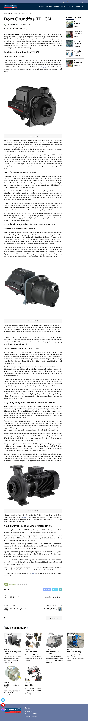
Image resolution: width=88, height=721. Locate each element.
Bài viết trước (11, 605)
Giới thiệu (40, 6)
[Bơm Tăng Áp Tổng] (75, 640)
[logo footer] (13, 710)
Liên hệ (78, 6)
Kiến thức (70, 6)
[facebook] (52, 597)
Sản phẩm (49, 6)
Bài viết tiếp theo (54, 605)
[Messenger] (3, 710)
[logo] (10, 8)
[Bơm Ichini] (33, 673)
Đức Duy (15, 24)
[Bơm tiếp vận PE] (33, 640)
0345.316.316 (28, 711)
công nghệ (44, 67)
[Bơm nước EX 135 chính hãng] (54, 640)
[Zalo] (3, 700)
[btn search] (82, 2)
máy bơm (25, 517)
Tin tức (63, 6)
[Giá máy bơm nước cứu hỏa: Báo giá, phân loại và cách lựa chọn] (69, 34)
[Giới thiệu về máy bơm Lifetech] (12, 640)
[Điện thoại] (3, 705)
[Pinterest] (57, 597)
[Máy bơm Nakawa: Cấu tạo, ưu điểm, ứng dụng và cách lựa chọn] (69, 63)
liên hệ (47, 517)
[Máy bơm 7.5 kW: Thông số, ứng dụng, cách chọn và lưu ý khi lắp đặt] (69, 43)
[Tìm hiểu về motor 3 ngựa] (12, 673)
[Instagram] (59, 597)
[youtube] (61, 597)
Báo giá (56, 6)
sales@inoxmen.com (31, 716)
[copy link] (25, 28)
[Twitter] (55, 597)
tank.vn (33, 573)
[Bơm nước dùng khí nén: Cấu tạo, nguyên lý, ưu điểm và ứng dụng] (69, 53)
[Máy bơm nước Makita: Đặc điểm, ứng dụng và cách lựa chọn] (69, 24)
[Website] (53, 597)
